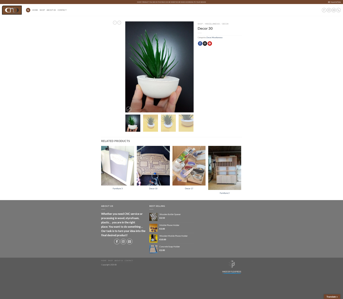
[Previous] (130, 67)
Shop (42, 10)
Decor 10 (153, 188)
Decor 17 (189, 188)
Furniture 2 (225, 193)
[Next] (189, 67)
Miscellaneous (212, 24)
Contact (62, 10)
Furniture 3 (117, 188)
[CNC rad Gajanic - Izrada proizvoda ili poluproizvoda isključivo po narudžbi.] (12, 10)
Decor (225, 24)
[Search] (28, 10)
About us (51, 10)
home (35, 10)
